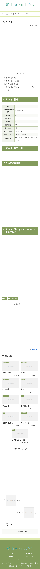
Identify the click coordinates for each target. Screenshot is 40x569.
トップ (11, 553)
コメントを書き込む (20, 531)
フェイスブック (20, 559)
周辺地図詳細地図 (12, 84)
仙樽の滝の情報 (11, 78)
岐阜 (5, 298)
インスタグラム (29, 556)
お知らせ (29, 553)
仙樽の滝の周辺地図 (13, 81)
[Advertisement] (20, 48)
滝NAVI (10, 556)
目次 (17, 73)
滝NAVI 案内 (13, 298)
